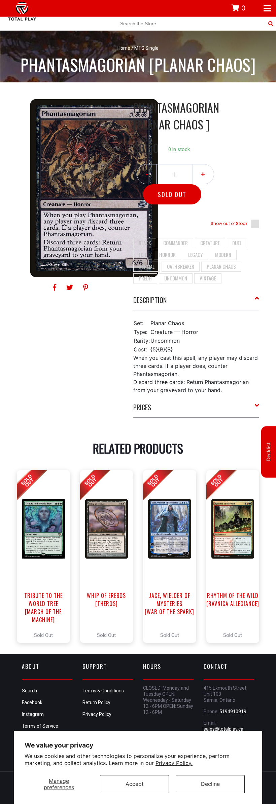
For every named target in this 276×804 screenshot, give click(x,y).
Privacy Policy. (174, 763)
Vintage (208, 278)
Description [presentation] (150, 300)
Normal (146, 266)
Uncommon (175, 278)
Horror (167, 254)
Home (123, 48)
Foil (143, 254)
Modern (223, 254)
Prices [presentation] (142, 407)
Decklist (268, 451)
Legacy (195, 254)
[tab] (196, 302)
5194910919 (232, 711)
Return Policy (96, 702)
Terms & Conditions (103, 690)
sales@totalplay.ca (223, 729)
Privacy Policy (96, 714)
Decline (210, 783)
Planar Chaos (221, 266)
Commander (175, 242)
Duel (237, 242)
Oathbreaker (180, 266)
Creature (210, 242)
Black (145, 242)
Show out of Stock (229, 223)
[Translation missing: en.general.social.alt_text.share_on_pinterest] (85, 287)
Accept (135, 783)
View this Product (46, 556)
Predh (145, 278)
